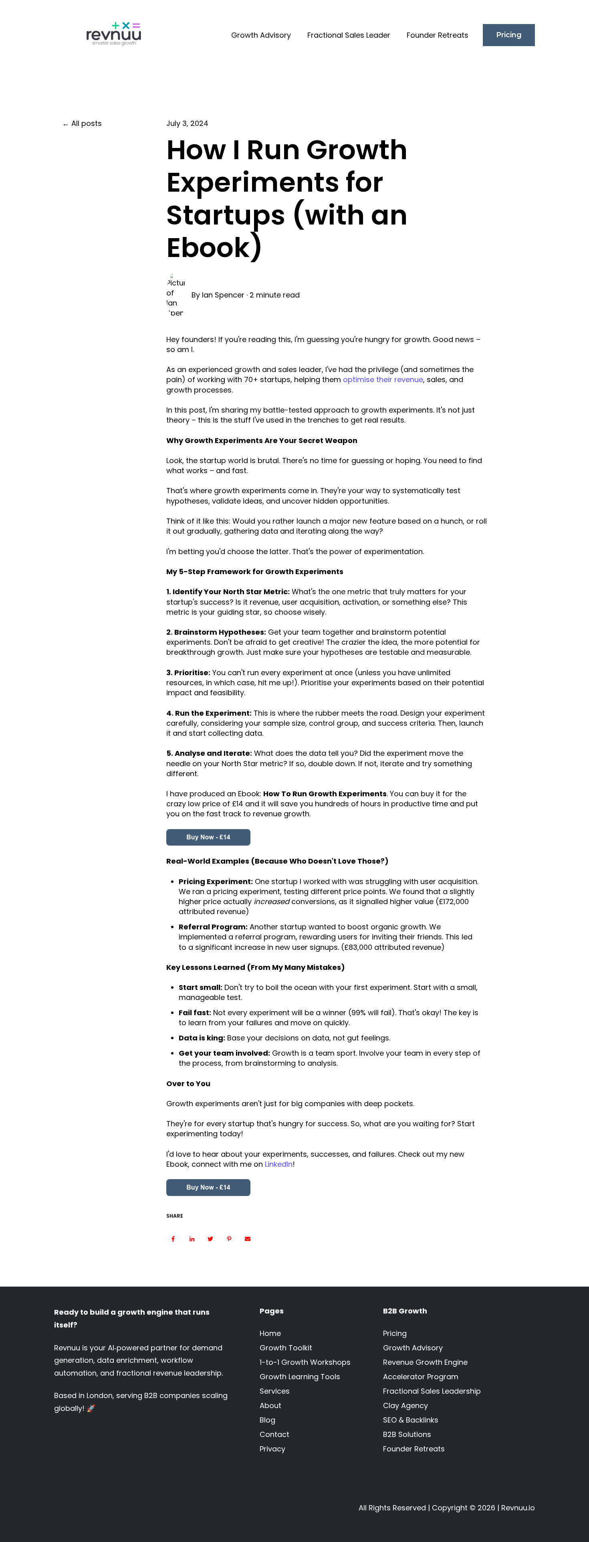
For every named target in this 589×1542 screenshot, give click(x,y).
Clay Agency (405, 1405)
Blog (267, 1420)
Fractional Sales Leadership (432, 1391)
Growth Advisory (261, 35)
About (270, 1405)
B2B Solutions (407, 1434)
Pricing (509, 34)
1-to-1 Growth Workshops (305, 1362)
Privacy (272, 1449)
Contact (274, 1434)
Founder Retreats (437, 35)
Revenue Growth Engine (425, 1362)
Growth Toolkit (286, 1348)
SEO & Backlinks (410, 1420)
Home (270, 1333)
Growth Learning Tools (300, 1377)
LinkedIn (278, 1164)
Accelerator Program (420, 1377)
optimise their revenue (383, 379)
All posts (86, 123)
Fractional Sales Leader (348, 35)
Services (275, 1391)
